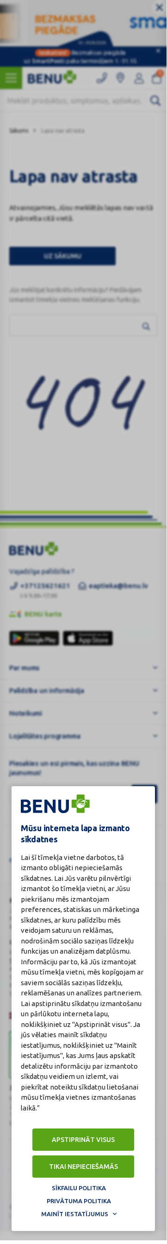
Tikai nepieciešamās (83, 1166)
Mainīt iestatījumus (74, 1214)
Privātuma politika (79, 1201)
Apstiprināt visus (83, 1139)
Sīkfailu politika (79, 1188)
